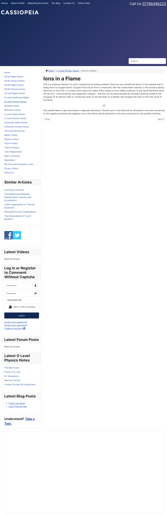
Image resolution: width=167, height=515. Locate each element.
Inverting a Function (14, 190)
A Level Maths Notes (14, 114)
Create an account (13, 328)
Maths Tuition (11, 135)
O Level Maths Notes (14, 93)
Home (7, 72)
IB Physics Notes (12, 110)
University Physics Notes (16, 126)
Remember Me (14, 300)
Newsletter (9, 160)
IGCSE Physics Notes (14, 89)
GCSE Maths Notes (13, 76)
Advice (4, 3)
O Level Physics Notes (15, 101)
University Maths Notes (15, 122)
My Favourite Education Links (19, 164)
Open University (12, 156)
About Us (9, 172)
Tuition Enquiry (11, 147)
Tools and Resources (14, 131)
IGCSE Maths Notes (14, 85)
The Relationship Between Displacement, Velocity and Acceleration (17, 197)
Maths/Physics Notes (38, 3)
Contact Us (69, 3)
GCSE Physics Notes (14, 80)
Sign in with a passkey (24, 306)
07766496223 (154, 4)
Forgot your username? (15, 325)
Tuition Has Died (16, 403)
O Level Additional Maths (16, 97)
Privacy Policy (11, 168)
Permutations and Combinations (20, 211)
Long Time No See (17, 406)
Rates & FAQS (17, 3)
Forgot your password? (15, 322)
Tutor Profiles (11, 143)
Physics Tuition (11, 139)
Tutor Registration (13, 151)
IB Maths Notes (11, 106)
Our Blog (56, 3)
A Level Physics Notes (15, 118)
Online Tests (84, 3)
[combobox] (147, 61)
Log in (22, 315)
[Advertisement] (83, 36)
